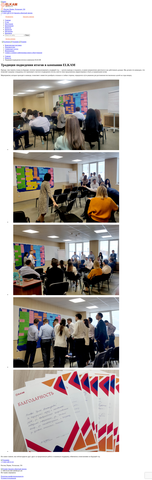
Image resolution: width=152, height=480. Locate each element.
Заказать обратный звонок (23, 13)
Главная (8, 20)
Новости (8, 27)
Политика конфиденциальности (12, 476)
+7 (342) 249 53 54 (7, 13)
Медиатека (9, 31)
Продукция (9, 24)
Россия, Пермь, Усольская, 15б (14, 9)
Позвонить (9, 17)
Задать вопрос (10, 39)
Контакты (8, 33)
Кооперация (9, 26)
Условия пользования (8, 478)
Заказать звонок (28, 17)
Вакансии (8, 29)
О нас (7, 22)
